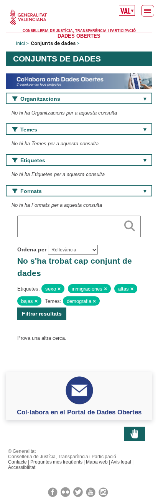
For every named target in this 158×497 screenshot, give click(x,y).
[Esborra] (59, 289)
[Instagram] (103, 491)
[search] (129, 224)
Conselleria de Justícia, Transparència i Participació (79, 31)
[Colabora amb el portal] (79, 81)
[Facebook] (53, 491)
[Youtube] (91, 491)
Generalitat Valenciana (79, 17)
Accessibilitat (21, 467)
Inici (20, 43)
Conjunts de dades (53, 43)
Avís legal (121, 462)
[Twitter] (78, 491)
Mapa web (97, 462)
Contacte (17, 462)
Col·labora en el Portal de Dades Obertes (79, 412)
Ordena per (31, 249)
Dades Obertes (79, 36)
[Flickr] (66, 491)
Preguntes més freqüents (56, 462)
